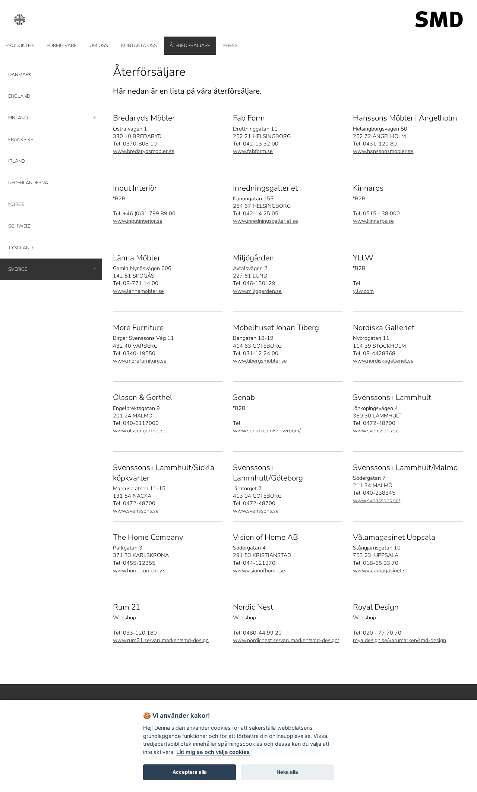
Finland (18, 118)
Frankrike (20, 139)
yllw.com (363, 291)
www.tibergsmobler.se (260, 360)
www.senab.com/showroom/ (267, 430)
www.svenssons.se (376, 430)
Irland (16, 161)
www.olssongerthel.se (140, 430)
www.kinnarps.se (373, 221)
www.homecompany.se (140, 570)
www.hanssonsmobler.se (383, 151)
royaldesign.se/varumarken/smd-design (399, 640)
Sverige (17, 269)
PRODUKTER (20, 45)
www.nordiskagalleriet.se (383, 360)
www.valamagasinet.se (380, 570)
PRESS (230, 45)
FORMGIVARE (61, 45)
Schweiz (19, 226)
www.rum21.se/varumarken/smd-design (161, 640)
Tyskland (20, 247)
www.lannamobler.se (138, 291)
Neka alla (287, 772)
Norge (16, 204)
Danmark (20, 74)
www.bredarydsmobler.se (143, 151)
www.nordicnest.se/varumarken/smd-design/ (286, 640)
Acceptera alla (190, 772)
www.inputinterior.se (137, 221)
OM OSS (98, 45)
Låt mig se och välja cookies (213, 752)
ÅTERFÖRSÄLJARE (190, 45)
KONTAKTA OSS (139, 45)
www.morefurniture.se (140, 360)
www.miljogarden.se (257, 291)
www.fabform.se (253, 151)
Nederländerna (28, 182)
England (19, 96)
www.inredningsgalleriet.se (265, 221)
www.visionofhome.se (259, 570)
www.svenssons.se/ (376, 500)
